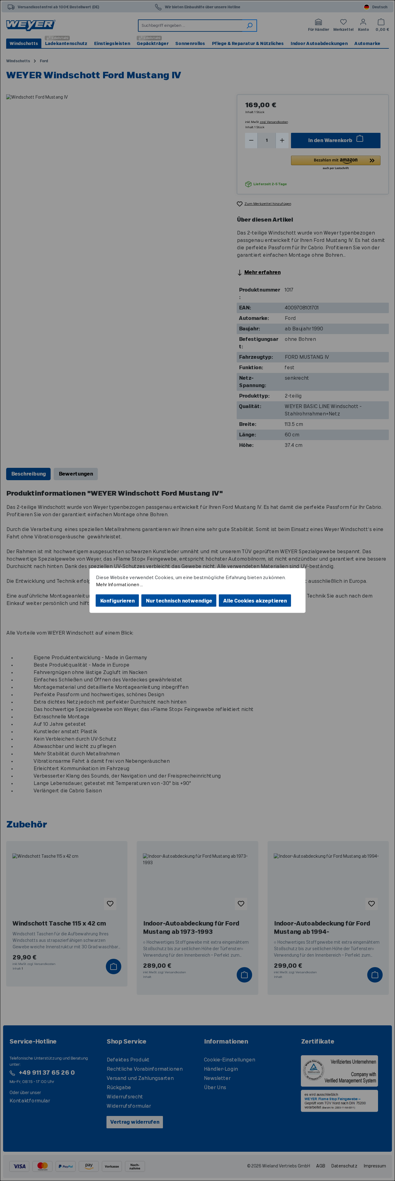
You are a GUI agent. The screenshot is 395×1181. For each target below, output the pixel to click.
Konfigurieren (117, 601)
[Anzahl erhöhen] (282, 140)
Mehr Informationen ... (119, 584)
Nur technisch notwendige (179, 601)
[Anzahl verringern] (251, 140)
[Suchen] (249, 25)
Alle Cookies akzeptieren (255, 601)
